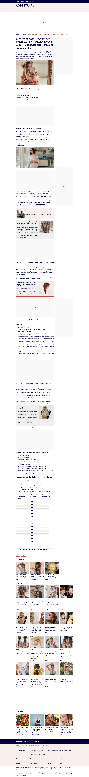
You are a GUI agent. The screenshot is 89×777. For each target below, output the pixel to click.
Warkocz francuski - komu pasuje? (24, 95)
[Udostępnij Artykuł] (52, 89)
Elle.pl (17, 758)
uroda (18, 555)
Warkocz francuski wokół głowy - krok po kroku (27, 103)
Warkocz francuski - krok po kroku (24, 99)
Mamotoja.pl (32, 758)
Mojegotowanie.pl (33, 761)
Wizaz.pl (61, 761)
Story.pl (61, 763)
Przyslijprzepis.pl (48, 763)
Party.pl (46, 758)
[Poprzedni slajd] (16, 720)
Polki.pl (46, 761)
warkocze (23, 555)
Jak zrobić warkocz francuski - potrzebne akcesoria (27, 97)
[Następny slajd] (73, 720)
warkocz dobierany (34, 486)
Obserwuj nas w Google (44, 89)
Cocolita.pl (18, 763)
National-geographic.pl (34, 763)
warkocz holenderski (40, 204)
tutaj (25, 775)
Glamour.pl (18, 761)
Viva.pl (61, 758)
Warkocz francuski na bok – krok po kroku (26, 101)
